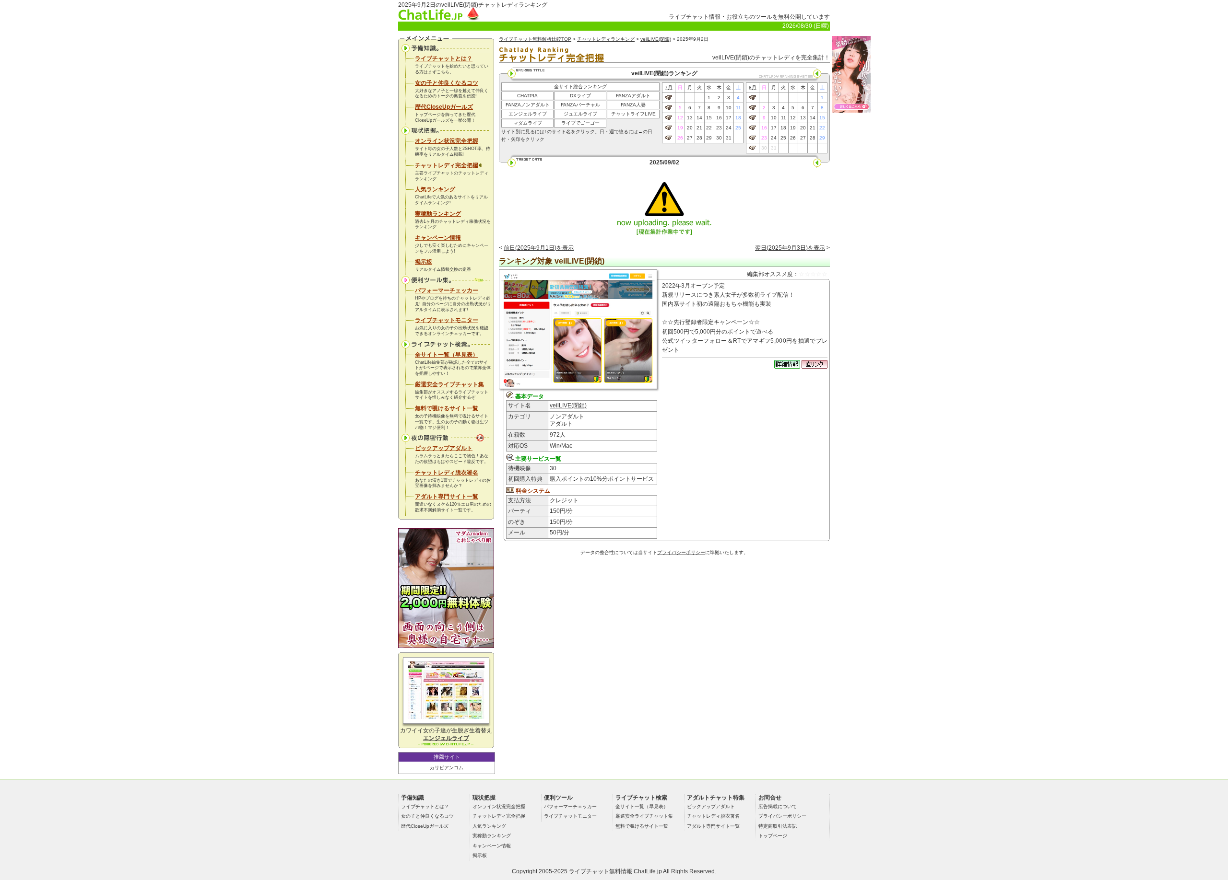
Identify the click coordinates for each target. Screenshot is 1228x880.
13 (690, 117)
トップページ (772, 835)
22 (709, 127)
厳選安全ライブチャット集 (449, 384)
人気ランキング (435, 189)
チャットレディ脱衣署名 (446, 472)
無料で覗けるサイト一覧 (446, 408)
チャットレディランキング (606, 39)
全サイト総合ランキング (580, 86)
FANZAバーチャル (580, 104)
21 (699, 127)
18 (738, 117)
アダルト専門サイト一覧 (446, 496)
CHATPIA (527, 95)
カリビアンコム (446, 767)
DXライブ (580, 95)
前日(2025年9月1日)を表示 (539, 247)
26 (680, 137)
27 (690, 137)
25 (738, 127)
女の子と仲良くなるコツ (446, 83)
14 (699, 117)
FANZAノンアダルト (528, 104)
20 (690, 127)
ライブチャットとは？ (443, 58)
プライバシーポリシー (681, 552)
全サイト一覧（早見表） (446, 354)
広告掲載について (777, 806)
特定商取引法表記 (777, 826)
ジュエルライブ (580, 113)
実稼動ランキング (438, 213)
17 (729, 117)
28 (699, 137)
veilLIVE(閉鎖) (655, 39)
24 (729, 127)
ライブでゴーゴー (580, 123)
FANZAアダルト (633, 95)
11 (738, 107)
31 (729, 137)
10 (729, 107)
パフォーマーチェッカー (446, 290)
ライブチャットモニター (446, 320)
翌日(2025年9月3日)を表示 (790, 247)
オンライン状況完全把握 (446, 141)
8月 (752, 87)
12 (680, 117)
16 (719, 117)
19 (680, 127)
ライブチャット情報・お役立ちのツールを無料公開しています (749, 16)
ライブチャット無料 (595, 871)
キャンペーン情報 (438, 237)
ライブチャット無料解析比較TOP (535, 39)
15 (709, 117)
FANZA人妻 (633, 104)
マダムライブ (527, 123)
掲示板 (423, 261)
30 (719, 137)
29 (709, 137)
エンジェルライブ (527, 113)
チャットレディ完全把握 (446, 165)
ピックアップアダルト (443, 448)
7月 (669, 87)
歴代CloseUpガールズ (444, 107)
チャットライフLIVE (633, 113)
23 (719, 127)
